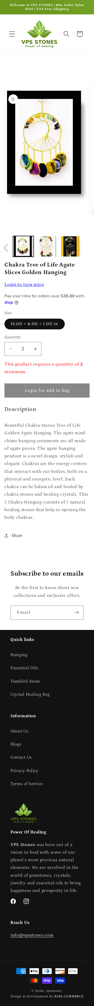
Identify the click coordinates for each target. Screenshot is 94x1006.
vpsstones (54, 991)
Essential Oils (24, 668)
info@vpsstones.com (31, 935)
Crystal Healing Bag (30, 694)
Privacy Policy (24, 770)
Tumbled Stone (25, 681)
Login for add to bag (47, 390)
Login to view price (24, 284)
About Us (19, 731)
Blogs (15, 744)
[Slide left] (5, 248)
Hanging (19, 654)
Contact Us (21, 757)
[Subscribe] (76, 613)
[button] (12, 34)
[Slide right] (88, 248)
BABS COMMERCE (68, 996)
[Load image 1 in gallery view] (23, 246)
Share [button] (16, 535)
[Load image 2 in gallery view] (47, 246)
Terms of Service (26, 784)
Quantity (12, 337)
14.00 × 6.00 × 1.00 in (34, 324)
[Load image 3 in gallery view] (70, 246)
